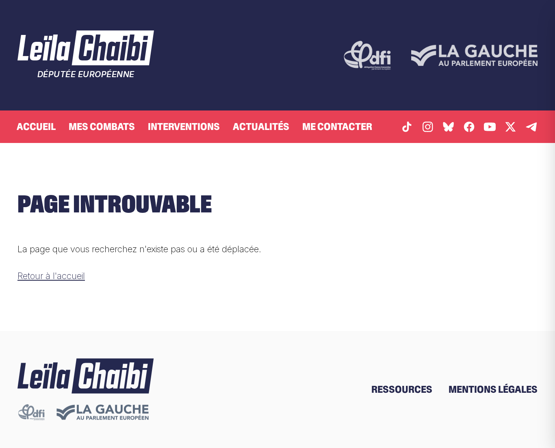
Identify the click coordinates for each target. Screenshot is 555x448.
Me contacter (337, 126)
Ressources (401, 389)
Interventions (184, 126)
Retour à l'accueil (51, 275)
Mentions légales (493, 389)
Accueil (36, 126)
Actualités (261, 126)
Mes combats (102, 126)
